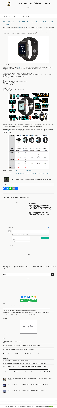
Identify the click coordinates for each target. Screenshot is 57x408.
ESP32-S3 (19, 67)
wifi (21, 197)
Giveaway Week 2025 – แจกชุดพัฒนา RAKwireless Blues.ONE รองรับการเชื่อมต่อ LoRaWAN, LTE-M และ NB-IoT (26, 363)
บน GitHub (45, 123)
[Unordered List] (20, 234)
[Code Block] (23, 234)
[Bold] (13, 234)
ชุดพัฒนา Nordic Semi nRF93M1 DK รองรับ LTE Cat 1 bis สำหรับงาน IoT (15, 305)
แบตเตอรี (27, 197)
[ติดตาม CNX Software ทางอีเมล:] (28, 300)
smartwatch (18, 197)
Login (48, 227)
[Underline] (16, 234)
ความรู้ (14, 16)
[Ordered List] (19, 234)
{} (26, 234)
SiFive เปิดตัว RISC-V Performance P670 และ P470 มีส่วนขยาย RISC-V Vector (40, 210)
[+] (27, 234)
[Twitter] (5, 184)
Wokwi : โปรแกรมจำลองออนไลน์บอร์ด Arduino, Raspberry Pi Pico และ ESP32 (38, 213)
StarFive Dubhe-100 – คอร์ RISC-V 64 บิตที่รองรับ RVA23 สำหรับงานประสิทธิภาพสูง (17, 337)
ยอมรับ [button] (51, 406)
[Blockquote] (22, 234)
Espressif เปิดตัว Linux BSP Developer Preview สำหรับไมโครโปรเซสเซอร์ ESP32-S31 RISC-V (19, 314)
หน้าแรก (5, 16)
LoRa (11, 197)
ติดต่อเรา (22, 16)
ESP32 (20, 27)
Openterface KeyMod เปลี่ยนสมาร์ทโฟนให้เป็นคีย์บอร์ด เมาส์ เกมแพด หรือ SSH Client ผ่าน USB (19, 310)
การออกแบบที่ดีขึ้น (6, 130)
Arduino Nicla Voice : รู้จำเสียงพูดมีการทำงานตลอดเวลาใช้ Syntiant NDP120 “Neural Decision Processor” (40, 208)
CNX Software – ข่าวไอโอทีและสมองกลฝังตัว (34, 3)
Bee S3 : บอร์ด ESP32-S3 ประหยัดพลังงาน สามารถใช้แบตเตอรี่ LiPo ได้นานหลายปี (39, 206)
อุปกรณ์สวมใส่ (24, 197)
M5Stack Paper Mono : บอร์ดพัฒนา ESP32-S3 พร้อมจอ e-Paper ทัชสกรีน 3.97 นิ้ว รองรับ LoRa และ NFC (21, 353)
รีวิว (18, 16)
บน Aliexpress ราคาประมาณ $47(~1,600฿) (23, 170)
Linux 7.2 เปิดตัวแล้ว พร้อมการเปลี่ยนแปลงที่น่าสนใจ (12, 341)
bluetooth (6, 197)
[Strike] (17, 234)
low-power (14, 197)
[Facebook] (3, 184)
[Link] (25, 234)
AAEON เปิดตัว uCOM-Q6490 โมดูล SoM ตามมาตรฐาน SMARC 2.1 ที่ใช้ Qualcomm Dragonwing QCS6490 (21, 345)
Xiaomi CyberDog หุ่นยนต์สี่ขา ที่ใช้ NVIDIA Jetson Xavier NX (39, 215)
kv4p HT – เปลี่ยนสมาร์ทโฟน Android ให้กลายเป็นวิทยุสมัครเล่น (18, 360)
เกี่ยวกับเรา (28, 16)
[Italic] (14, 234)
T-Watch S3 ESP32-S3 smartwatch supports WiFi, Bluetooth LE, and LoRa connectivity (32, 173)
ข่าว (10, 16)
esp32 (9, 197)
